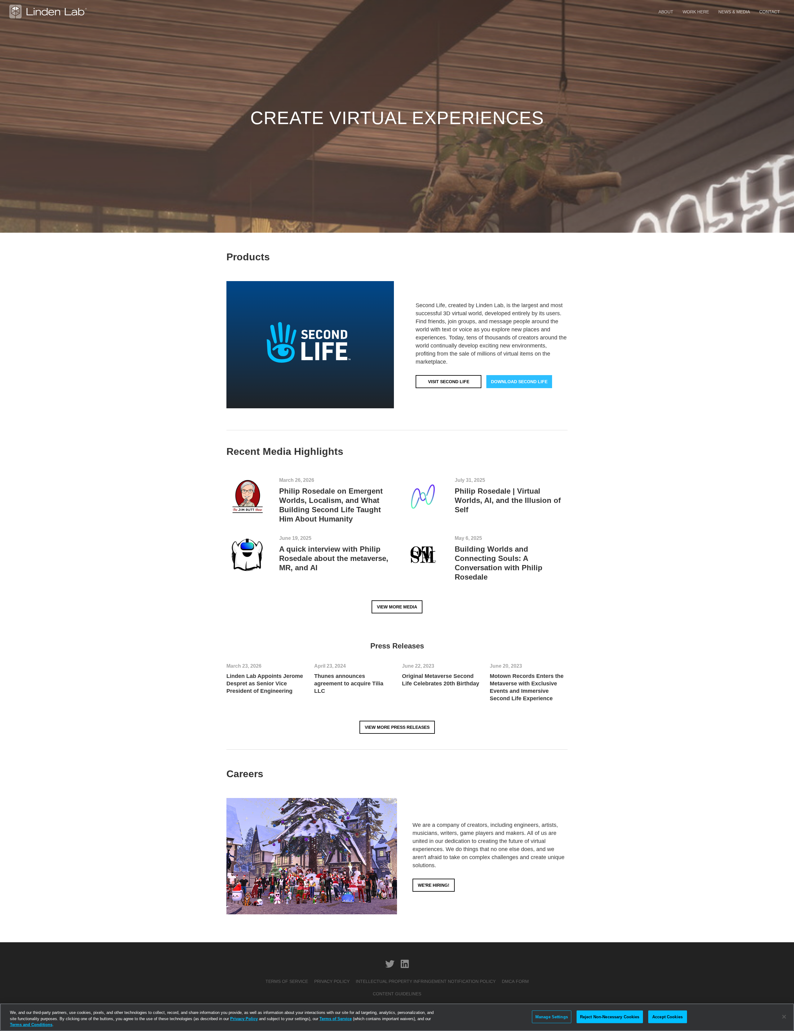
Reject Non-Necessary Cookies (610, 1016)
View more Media (397, 606)
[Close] (784, 1017)
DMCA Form (515, 981)
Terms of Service (335, 1018)
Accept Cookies (667, 1016)
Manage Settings (551, 1016)
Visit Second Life (448, 381)
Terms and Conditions (31, 1024)
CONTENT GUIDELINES (397, 993)
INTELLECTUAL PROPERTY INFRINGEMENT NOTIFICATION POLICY (426, 981)
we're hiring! (433, 885)
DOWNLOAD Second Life (519, 381)
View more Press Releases (397, 727)
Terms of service (286, 981)
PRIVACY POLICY (332, 981)
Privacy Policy (244, 1018)
